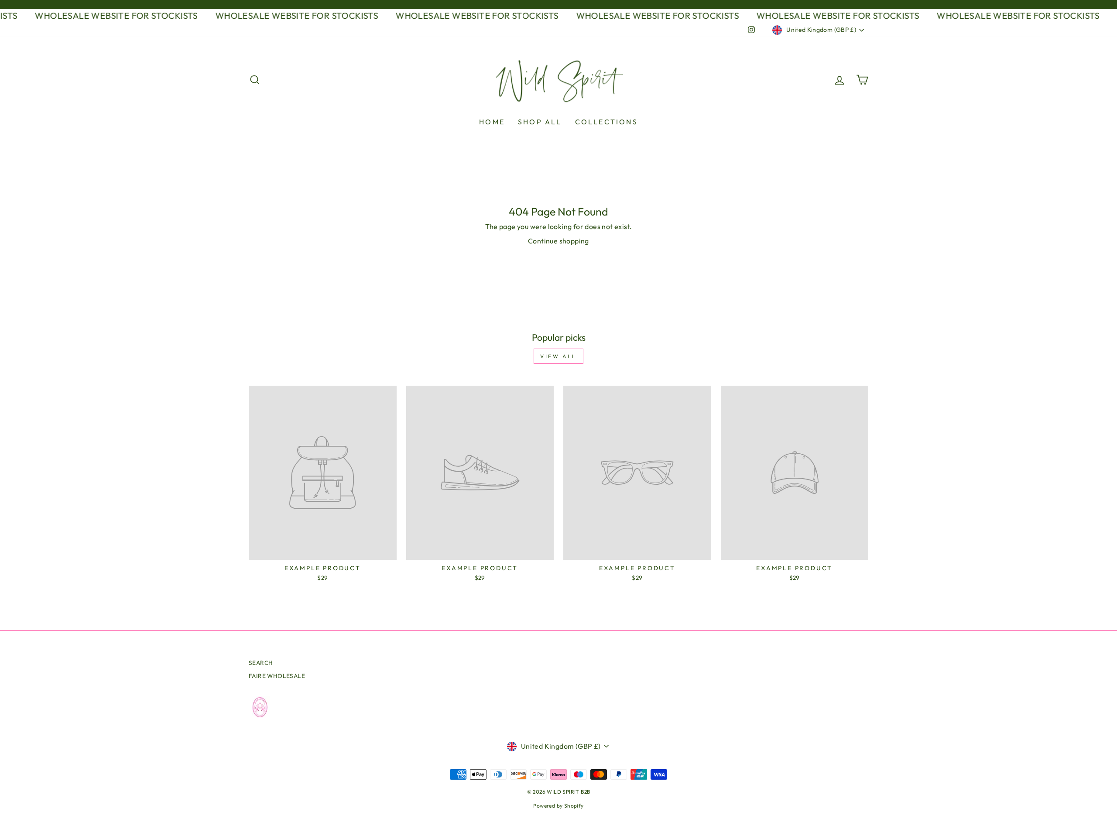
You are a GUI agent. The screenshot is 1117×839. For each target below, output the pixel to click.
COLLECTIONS (606, 121)
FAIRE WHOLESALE (277, 676)
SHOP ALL (540, 121)
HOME (492, 121)
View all (558, 356)
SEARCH (261, 663)
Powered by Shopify (558, 805)
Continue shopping (558, 240)
